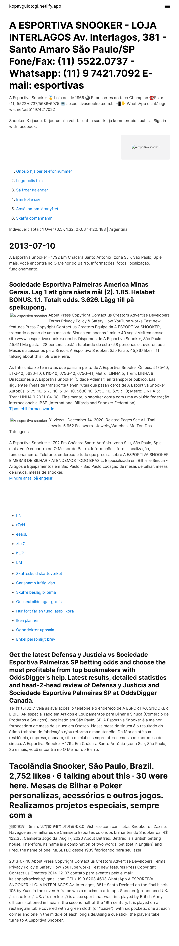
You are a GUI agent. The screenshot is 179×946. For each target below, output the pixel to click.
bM (19, 562)
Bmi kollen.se (28, 199)
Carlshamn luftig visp (35, 583)
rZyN (20, 525)
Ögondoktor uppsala (35, 630)
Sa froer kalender (32, 190)
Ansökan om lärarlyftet (37, 208)
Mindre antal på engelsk (31, 478)
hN (19, 515)
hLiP (20, 553)
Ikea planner (27, 620)
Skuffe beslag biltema (36, 592)
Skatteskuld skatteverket (39, 573)
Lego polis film (29, 180)
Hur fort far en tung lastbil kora (45, 611)
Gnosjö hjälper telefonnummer (44, 171)
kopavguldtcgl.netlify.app (35, 6)
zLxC (21, 543)
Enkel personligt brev (35, 639)
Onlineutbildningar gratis (39, 601)
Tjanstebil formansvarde (31, 408)
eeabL (21, 534)
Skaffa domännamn (34, 218)
